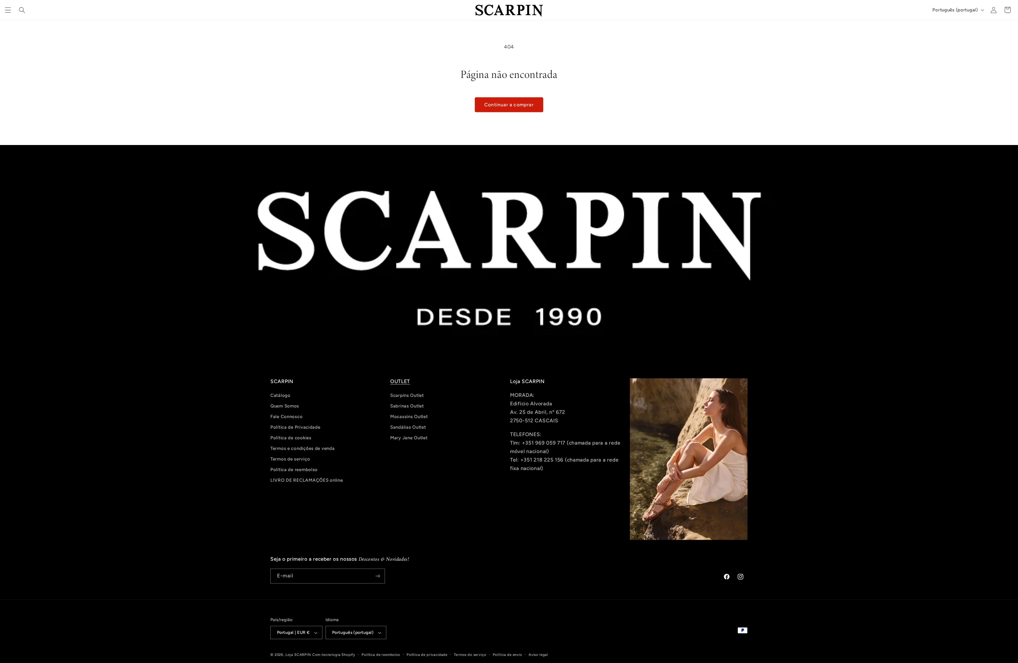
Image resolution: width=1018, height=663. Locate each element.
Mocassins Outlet (409, 416)
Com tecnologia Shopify (333, 654)
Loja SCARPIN (298, 654)
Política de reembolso (294, 469)
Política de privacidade (427, 654)
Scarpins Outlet (407, 395)
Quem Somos (284, 406)
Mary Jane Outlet (409, 437)
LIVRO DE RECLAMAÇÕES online (306, 480)
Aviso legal (538, 654)
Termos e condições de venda (302, 448)
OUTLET (400, 381)
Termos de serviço (290, 459)
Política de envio (507, 654)
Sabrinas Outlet (407, 406)
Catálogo (280, 395)
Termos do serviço (470, 654)
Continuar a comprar (509, 105)
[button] (8, 10)
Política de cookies (290, 437)
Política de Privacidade (295, 427)
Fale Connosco (286, 416)
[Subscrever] (378, 576)
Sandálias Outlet (408, 427)
